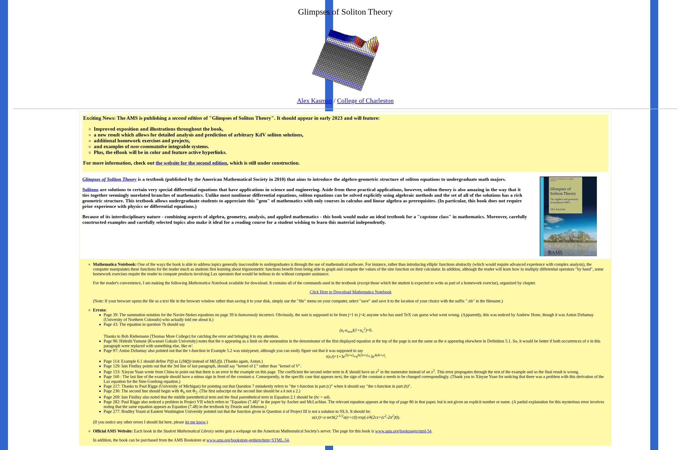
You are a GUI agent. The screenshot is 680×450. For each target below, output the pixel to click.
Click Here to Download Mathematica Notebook (351, 292)
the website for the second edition (191, 163)
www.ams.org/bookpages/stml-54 (403, 431)
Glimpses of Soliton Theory (109, 179)
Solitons (90, 189)
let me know (195, 422)
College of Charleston (365, 100)
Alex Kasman (314, 100)
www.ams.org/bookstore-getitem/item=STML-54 (247, 440)
